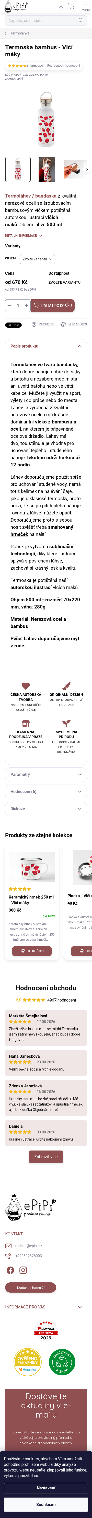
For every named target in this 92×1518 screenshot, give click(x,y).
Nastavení (46, 1488)
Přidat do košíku (56, 306)
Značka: (14, 78)
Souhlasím (46, 1504)
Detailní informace (21, 235)
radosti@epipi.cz (28, 1246)
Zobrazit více (46, 1156)
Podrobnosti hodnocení (63, 65)
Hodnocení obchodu (46, 988)
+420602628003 (28, 1256)
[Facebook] (9, 1269)
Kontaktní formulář (30, 1288)
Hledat (80, 20)
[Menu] (85, 6)
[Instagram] (22, 1269)
